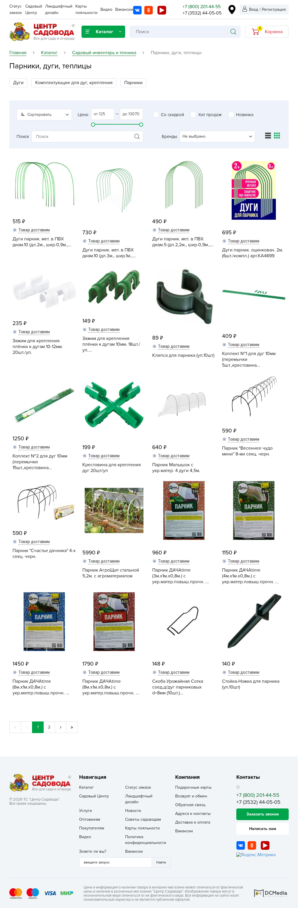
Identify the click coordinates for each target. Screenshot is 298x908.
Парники (133, 83)
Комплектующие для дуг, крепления (74, 83)
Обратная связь (190, 804)
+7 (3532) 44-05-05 (201, 13)
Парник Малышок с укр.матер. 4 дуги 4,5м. (176, 467)
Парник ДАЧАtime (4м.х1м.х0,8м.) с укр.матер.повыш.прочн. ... (250, 576)
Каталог (86, 787)
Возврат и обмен (191, 796)
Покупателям (91, 828)
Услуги (85, 810)
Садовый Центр (94, 796)
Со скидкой (172, 114)
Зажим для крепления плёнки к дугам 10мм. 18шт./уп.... (111, 344)
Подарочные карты (193, 787)
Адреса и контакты (193, 813)
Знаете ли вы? (92, 851)
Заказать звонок (262, 814)
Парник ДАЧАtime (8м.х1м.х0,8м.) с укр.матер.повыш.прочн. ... (110, 687)
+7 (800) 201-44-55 (201, 7)
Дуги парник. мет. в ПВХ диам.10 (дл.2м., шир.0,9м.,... (42, 242)
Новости (133, 810)
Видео (106, 9)
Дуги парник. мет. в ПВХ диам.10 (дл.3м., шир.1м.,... (109, 253)
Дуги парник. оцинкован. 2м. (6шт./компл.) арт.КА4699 (252, 253)
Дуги (18, 83)
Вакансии (124, 9)
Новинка (244, 114)
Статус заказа (138, 787)
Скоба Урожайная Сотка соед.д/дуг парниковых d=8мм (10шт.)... (177, 687)
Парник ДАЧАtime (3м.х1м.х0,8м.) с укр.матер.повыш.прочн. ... (180, 576)
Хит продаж (210, 114)
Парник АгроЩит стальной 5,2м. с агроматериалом (110, 573)
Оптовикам (89, 819)
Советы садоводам (143, 819)
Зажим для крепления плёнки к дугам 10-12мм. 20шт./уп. (38, 346)
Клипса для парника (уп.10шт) (183, 355)
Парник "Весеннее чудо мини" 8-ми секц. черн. (247, 451)
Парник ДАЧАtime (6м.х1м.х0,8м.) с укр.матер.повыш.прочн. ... (41, 687)
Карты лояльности (142, 828)
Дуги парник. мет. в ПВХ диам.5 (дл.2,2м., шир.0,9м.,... (183, 242)
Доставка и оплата (192, 822)
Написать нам (262, 828)
